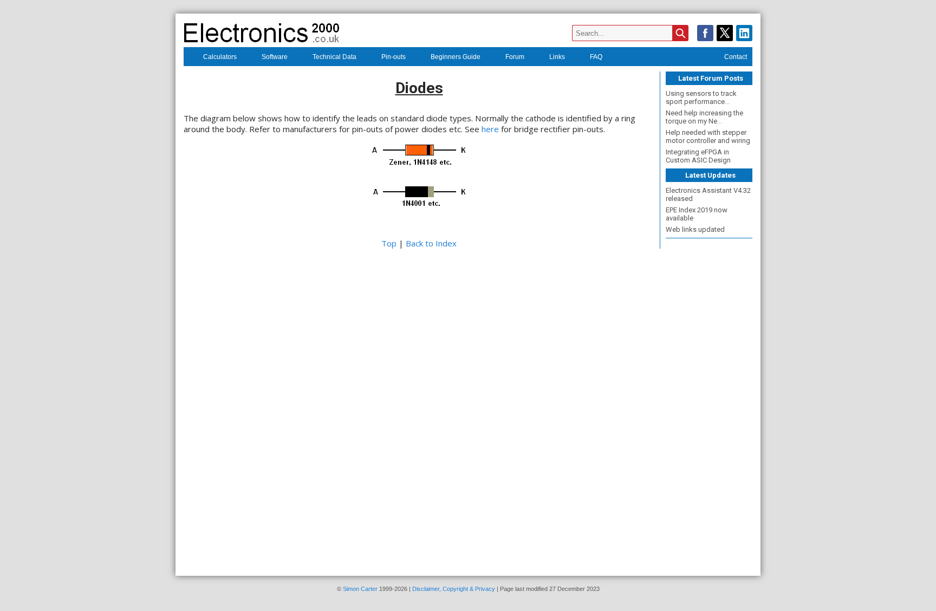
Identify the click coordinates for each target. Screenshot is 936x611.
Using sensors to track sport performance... (701, 97)
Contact (735, 57)
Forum (514, 57)
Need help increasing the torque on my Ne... (704, 117)
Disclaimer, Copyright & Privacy (453, 589)
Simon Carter (360, 589)
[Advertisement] (709, 403)
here (490, 128)
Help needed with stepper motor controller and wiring (708, 136)
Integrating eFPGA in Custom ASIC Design (698, 156)
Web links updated (695, 229)
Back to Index (431, 243)
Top (388, 243)
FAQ (596, 57)
